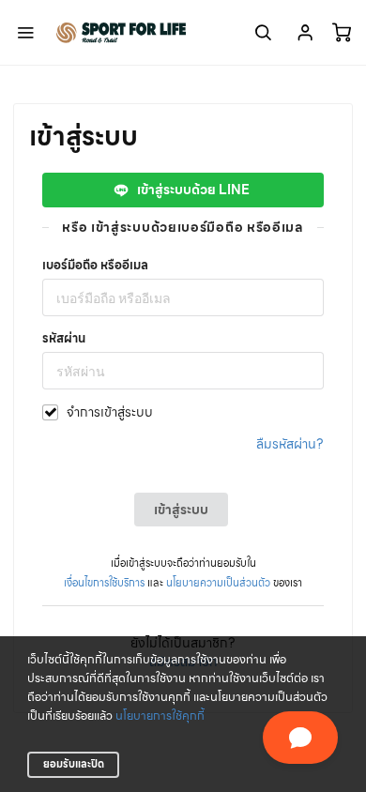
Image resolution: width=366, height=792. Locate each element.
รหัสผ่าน (63, 338)
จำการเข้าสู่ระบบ (110, 412)
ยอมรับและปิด (73, 763)
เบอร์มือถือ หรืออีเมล (95, 265)
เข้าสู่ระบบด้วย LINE (190, 189)
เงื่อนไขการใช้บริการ (104, 582)
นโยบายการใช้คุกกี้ (160, 716)
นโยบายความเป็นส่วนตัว (218, 582)
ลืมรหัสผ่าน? (290, 444)
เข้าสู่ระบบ (181, 509)
